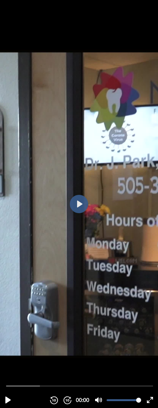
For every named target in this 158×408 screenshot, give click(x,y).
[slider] (80, 385)
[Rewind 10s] (54, 400)
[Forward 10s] (67, 400)
